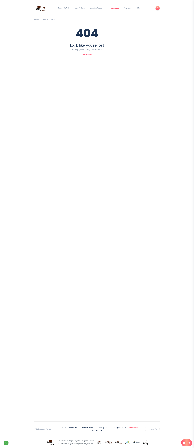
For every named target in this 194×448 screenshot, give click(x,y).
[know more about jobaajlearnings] (118, 442)
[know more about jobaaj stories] (108, 442)
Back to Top (153, 429)
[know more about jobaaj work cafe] (145, 442)
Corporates (127, 8)
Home (36, 19)
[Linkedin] (93, 431)
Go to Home (87, 54)
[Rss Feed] (101, 431)
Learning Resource (97, 8)
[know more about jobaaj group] (50, 442)
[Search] (157, 8)
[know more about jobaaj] (98, 442)
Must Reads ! (115, 8)
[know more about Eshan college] (136, 442)
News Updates (79, 8)
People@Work (63, 8)
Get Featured (133, 428)
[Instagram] (97, 431)
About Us (59, 428)
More (139, 8)
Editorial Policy (88, 428)
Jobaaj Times (117, 428)
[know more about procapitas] (127, 442)
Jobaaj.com (103, 428)
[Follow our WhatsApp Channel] (6, 443)
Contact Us (72, 428)
